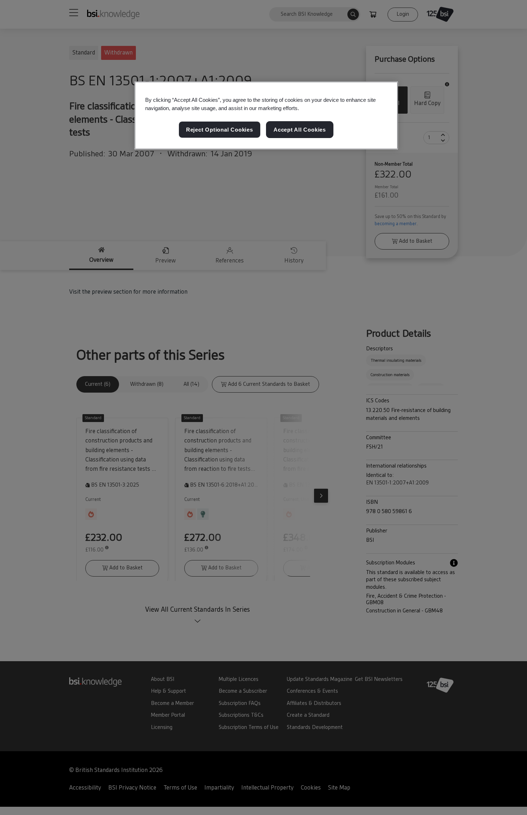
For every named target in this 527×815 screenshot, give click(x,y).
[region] (266, 115)
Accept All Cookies (300, 130)
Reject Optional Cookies (219, 130)
